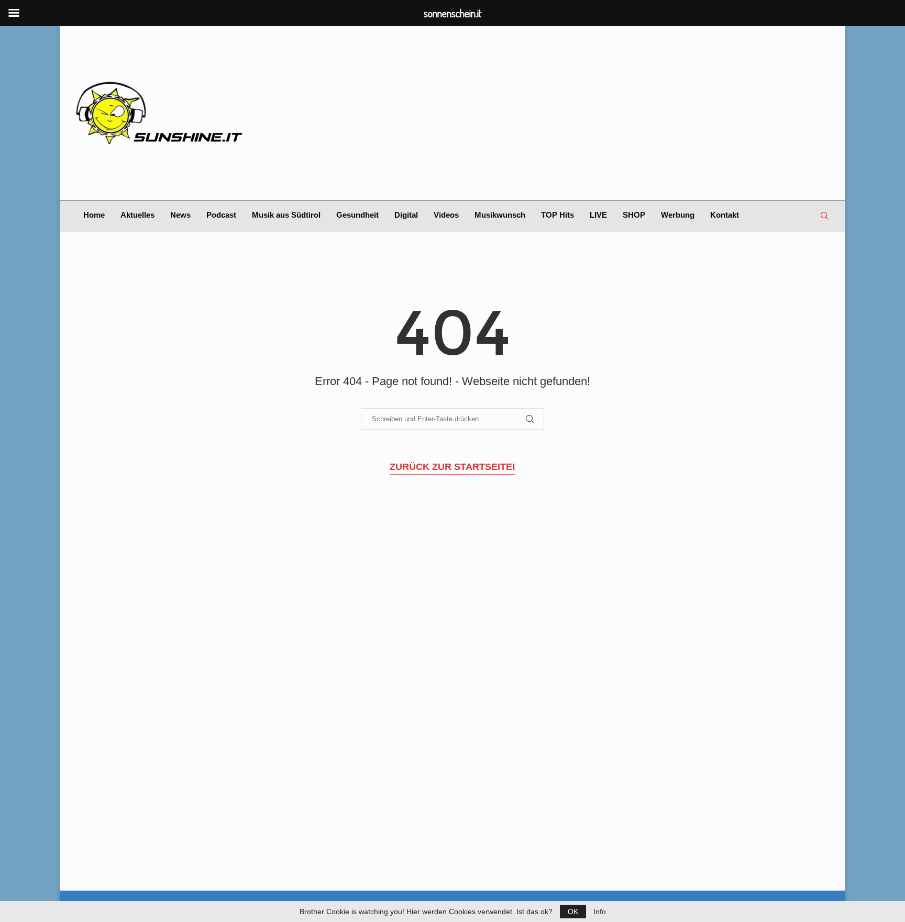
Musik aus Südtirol (286, 214)
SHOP (634, 214)
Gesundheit (357, 214)
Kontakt (724, 214)
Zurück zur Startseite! (452, 467)
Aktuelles (137, 214)
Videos (446, 214)
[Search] (824, 215)
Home (94, 214)
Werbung (677, 214)
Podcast (221, 214)
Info (599, 911)
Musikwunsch (499, 214)
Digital (406, 214)
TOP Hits (557, 214)
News (180, 214)
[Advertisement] (581, 113)
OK (573, 911)
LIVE (598, 214)
